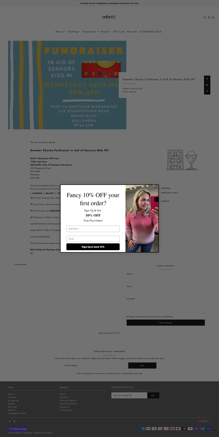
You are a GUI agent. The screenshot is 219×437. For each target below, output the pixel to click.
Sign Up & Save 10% (93, 247)
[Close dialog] (155, 187)
